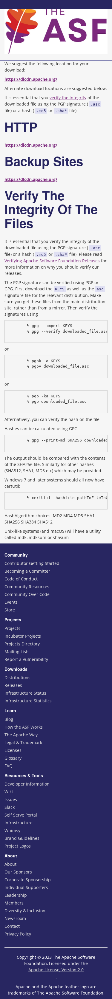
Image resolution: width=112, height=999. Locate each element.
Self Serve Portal (20, 815)
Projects (12, 628)
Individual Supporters (26, 887)
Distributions (17, 677)
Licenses (13, 750)
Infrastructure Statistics (28, 701)
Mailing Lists (17, 651)
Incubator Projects (22, 636)
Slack (9, 807)
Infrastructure (18, 822)
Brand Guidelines (21, 838)
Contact (12, 926)
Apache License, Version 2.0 (56, 969)
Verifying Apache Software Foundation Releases (52, 261)
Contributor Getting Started (31, 563)
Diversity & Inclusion (24, 910)
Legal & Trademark (23, 742)
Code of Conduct (21, 579)
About (10, 864)
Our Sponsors (18, 872)
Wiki (8, 791)
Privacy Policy (17, 934)
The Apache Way (21, 735)
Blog (8, 719)
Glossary (13, 758)
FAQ (8, 766)
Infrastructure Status (25, 693)
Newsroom (15, 918)
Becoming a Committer (27, 571)
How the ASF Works (23, 727)
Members (14, 903)
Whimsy (12, 830)
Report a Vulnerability (26, 659)
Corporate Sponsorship (27, 879)
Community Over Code (27, 594)
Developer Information (27, 784)
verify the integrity (68, 97)
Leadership (15, 895)
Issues (10, 799)
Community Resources (26, 586)
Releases (13, 685)
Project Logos (17, 846)
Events (11, 602)
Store (9, 610)
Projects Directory (22, 644)
